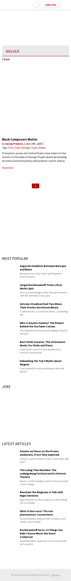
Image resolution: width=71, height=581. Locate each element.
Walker (42, 147)
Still (17, 147)
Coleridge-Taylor (29, 147)
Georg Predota (14, 143)
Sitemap (55, 575)
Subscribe (50, 4)
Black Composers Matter (20, 139)
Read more (8, 167)
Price (11, 147)
